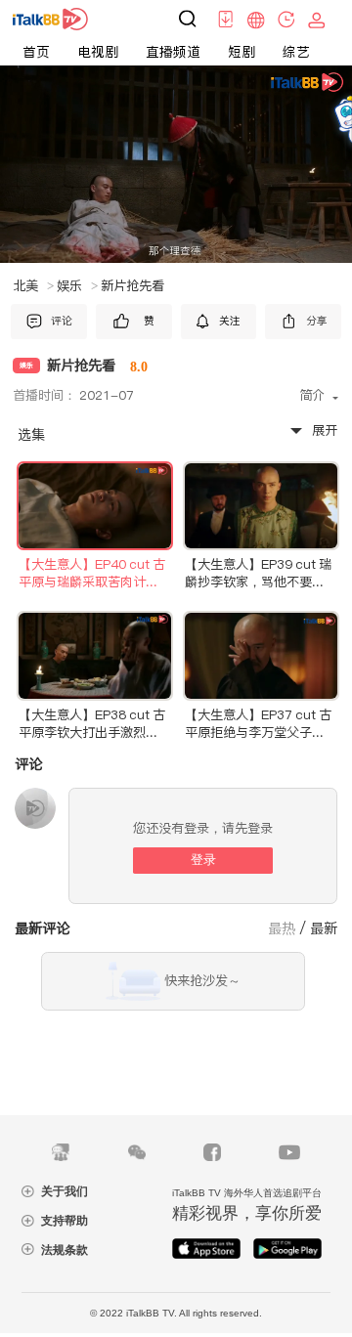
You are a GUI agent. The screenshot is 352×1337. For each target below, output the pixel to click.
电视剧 (97, 52)
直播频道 (173, 52)
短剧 (241, 52)
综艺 (296, 52)
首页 (36, 52)
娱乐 (77, 286)
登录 (203, 859)
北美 (33, 286)
